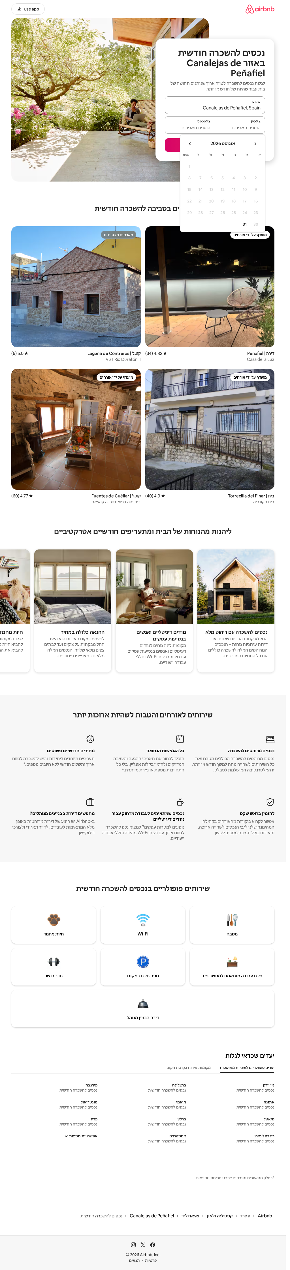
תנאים (134, 1260)
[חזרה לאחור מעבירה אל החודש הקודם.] (255, 143)
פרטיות (151, 1260)
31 (245, 224)
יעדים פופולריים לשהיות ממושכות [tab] (247, 1067)
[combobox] (215, 107)
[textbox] (240, 127)
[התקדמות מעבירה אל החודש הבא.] (190, 143)
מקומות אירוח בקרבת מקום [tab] (189, 1067)
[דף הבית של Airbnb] (260, 9)
